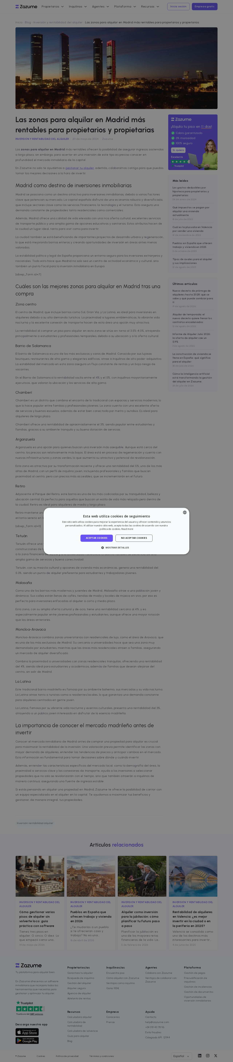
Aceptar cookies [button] (96, 538)
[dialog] (116, 531)
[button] (116, 547)
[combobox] (185, 512)
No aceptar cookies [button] (134, 538)
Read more (127, 529)
